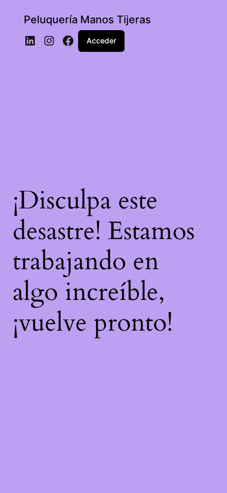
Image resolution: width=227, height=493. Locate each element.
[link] (30, 40)
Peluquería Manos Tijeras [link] (87, 19)
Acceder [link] (101, 40)
